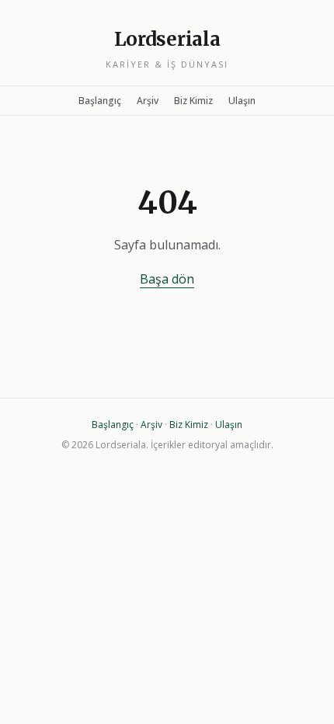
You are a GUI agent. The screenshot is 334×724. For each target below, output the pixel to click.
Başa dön (167, 278)
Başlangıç (99, 100)
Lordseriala (167, 39)
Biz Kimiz (193, 100)
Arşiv (147, 100)
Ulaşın (242, 100)
